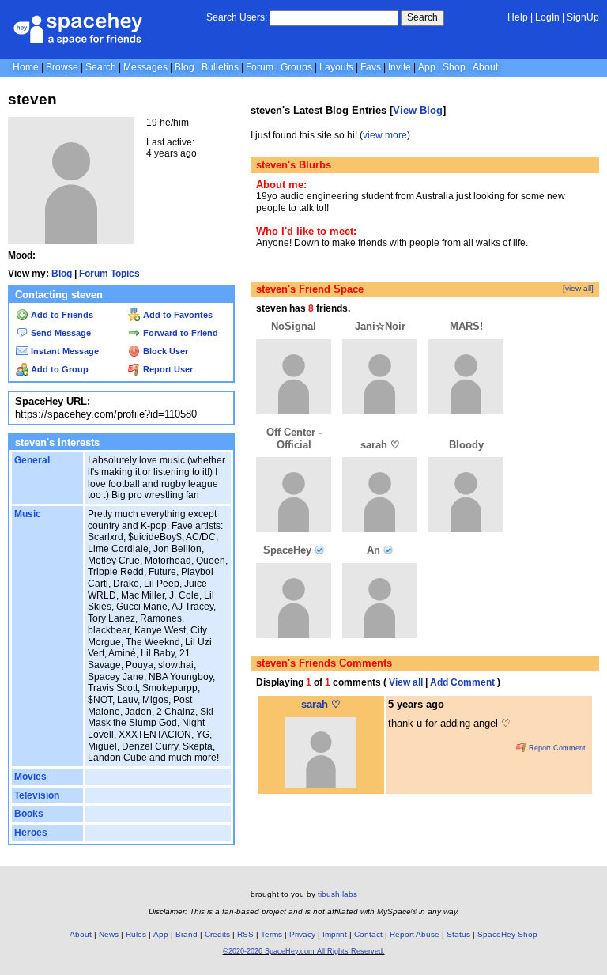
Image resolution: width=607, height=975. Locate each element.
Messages (145, 67)
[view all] (578, 288)
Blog (184, 67)
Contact (368, 934)
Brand (186, 934)
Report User (167, 369)
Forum (259, 67)
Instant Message (63, 351)
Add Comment (462, 682)
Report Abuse (414, 934)
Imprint (334, 934)
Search (422, 17)
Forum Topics (109, 273)
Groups (296, 67)
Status (458, 934)
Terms (271, 934)
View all (406, 682)
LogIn (547, 17)
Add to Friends (60, 314)
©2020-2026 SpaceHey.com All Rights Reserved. (304, 951)
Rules (136, 934)
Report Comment (556, 748)
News (109, 934)
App (426, 67)
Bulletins (220, 67)
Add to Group (58, 369)
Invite (399, 67)
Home (26, 67)
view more (385, 135)
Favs (370, 67)
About (485, 67)
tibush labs (337, 894)
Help (517, 17)
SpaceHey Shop (507, 934)
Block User (164, 351)
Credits (217, 934)
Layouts (336, 67)
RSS (245, 934)
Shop (454, 67)
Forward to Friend (179, 333)
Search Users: (236, 17)
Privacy (302, 934)
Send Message (59, 333)
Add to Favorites (177, 314)
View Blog (418, 110)
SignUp (583, 17)
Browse (62, 67)
